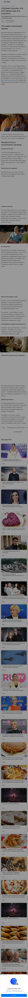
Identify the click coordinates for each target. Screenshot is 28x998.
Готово (14, 995)
